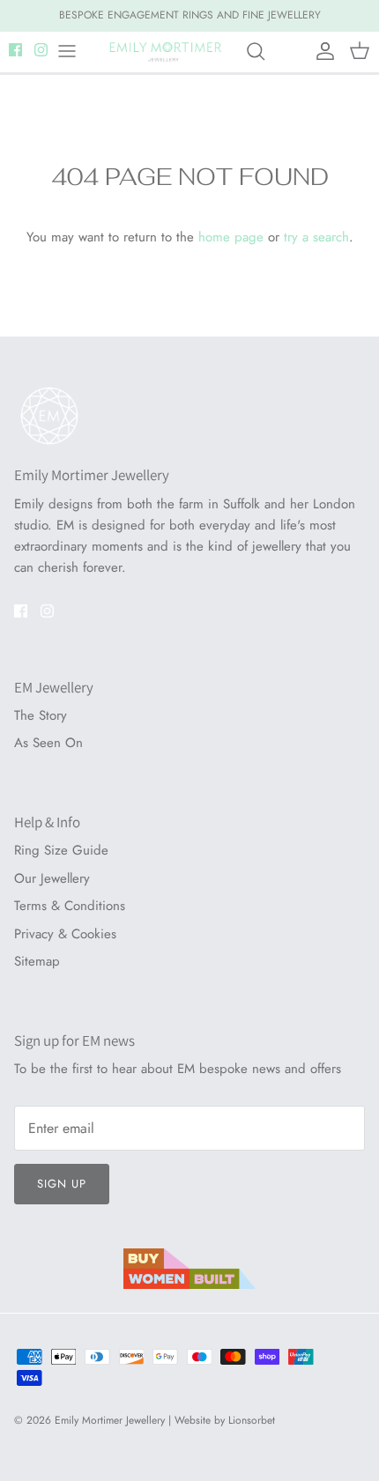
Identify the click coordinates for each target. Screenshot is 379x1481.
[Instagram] (41, 62)
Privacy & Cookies (65, 946)
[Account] (320, 64)
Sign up (61, 1196)
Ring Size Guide (61, 863)
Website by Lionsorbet (225, 1433)
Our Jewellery (52, 890)
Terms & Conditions (69, 919)
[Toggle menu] (67, 64)
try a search (316, 250)
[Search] (264, 64)
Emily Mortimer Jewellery (110, 1433)
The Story (40, 727)
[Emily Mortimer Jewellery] (165, 64)
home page (231, 250)
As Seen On (48, 756)
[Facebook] (15, 62)
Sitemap (37, 974)
